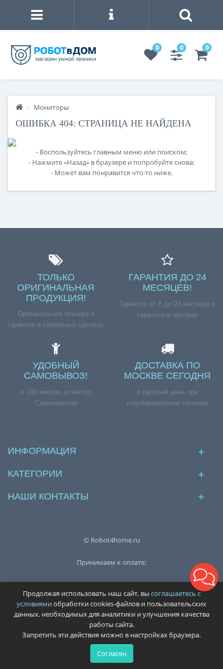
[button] (204, 577)
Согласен (112, 653)
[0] (151, 57)
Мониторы (51, 107)
